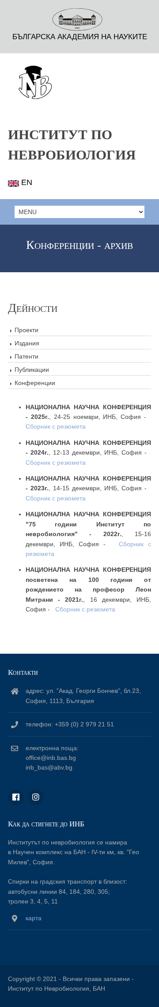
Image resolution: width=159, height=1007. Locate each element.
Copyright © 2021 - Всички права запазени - (71, 978)
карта (34, 918)
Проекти (26, 329)
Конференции (35, 382)
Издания (27, 343)
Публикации (32, 369)
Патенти (26, 356)
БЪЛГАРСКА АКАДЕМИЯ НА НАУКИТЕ (79, 37)
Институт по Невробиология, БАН (56, 988)
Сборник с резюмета (56, 426)
